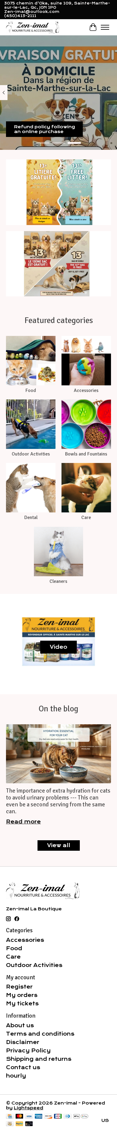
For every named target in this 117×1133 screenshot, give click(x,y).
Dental (31, 518)
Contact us (23, 1067)
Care (86, 518)
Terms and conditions (40, 1034)
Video (58, 647)
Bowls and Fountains (86, 454)
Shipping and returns (38, 1059)
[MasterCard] (19, 1117)
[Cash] (10, 1124)
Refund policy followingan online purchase (44, 129)
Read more (23, 822)
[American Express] (39, 1117)
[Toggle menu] (105, 27)
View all (58, 845)
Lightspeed (28, 1107)
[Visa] (29, 1117)
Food (31, 390)
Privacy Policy (28, 1051)
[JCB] (58, 1117)
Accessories (86, 390)
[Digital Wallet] (81, 1117)
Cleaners (58, 581)
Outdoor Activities (31, 454)
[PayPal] (19, 1124)
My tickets (22, 1004)
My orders (22, 995)
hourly (16, 1076)
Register (19, 987)
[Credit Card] (10, 1117)
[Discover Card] (48, 1117)
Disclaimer (22, 1042)
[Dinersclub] (67, 1117)
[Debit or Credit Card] (29, 1124)
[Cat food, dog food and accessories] (32, 27)
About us (20, 1025)
